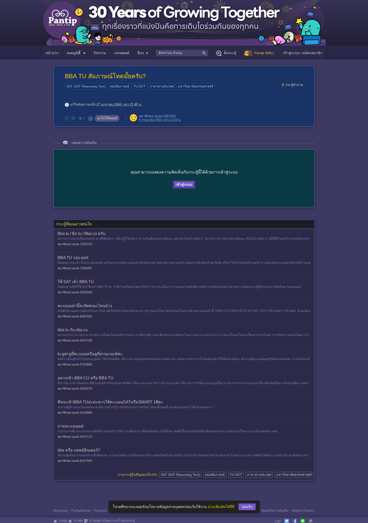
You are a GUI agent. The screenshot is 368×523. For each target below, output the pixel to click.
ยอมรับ (247, 507)
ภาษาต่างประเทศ (162, 86)
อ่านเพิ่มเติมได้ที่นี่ (221, 507)
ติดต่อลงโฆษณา (303, 510)
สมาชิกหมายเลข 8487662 (75, 316)
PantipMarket (81, 510)
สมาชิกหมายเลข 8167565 (75, 461)
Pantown (100, 510)
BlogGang (60, 510)
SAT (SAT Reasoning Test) (85, 86)
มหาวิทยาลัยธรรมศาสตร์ (195, 86)
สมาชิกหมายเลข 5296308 (75, 292)
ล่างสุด (78, 520)
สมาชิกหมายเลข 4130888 (75, 412)
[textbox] (182, 53)
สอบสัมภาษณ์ (119, 86)
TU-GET (139, 86)
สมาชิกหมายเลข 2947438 (75, 340)
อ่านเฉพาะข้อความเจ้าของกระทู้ (112, 520)
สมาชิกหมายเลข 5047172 (75, 437)
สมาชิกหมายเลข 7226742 (75, 244)
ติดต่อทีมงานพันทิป (274, 510)
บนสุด (63, 520)
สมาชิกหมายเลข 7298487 (75, 268)
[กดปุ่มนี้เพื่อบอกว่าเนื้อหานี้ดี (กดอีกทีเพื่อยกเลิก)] (72, 118)
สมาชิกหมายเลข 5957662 (157, 116)
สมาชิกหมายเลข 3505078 (75, 388)
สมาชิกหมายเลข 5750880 (75, 364)
